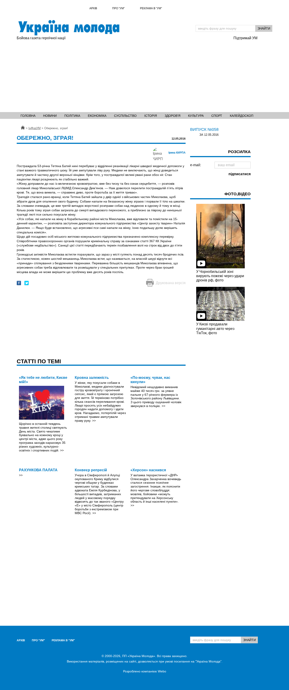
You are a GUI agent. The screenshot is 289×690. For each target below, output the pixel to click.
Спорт (216, 115)
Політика (72, 115)
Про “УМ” (118, 8)
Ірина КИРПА (177, 152)
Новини (50, 115)
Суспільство (125, 115)
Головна (28, 115)
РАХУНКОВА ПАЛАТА (38, 470)
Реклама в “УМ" (151, 8)
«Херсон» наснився (148, 470)
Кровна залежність (92, 378)
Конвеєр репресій (91, 470)
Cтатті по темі (39, 361)
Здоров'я (172, 115)
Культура (196, 115)
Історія (150, 115)
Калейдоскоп (241, 115)
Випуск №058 (204, 129)
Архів (93, 8)
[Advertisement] (144, 74)
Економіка (97, 115)
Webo (162, 671)
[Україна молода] (68, 27)
